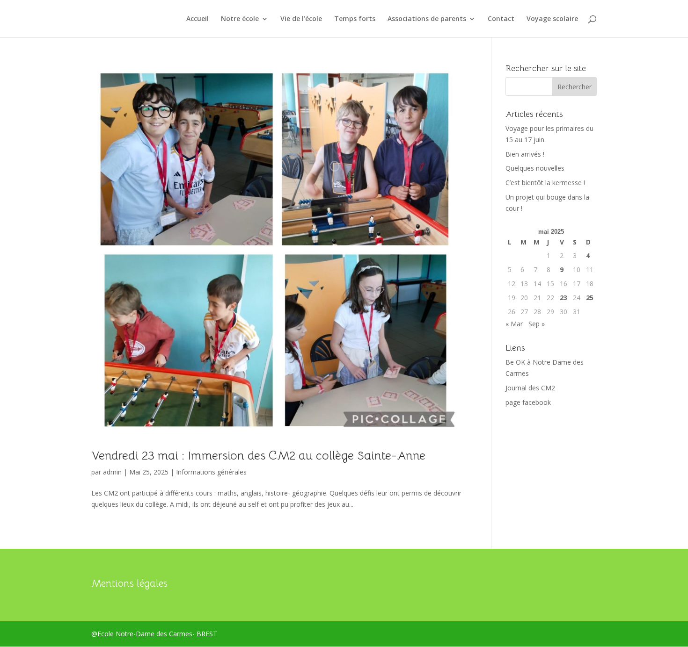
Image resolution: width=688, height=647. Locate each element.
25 (589, 297)
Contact (501, 19)
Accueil (197, 19)
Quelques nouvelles (534, 168)
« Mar (514, 323)
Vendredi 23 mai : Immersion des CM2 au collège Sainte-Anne (258, 455)
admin (112, 471)
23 (563, 297)
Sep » (536, 323)
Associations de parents (427, 19)
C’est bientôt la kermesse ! (545, 182)
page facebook (528, 402)
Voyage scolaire (552, 19)
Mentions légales (129, 583)
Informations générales (211, 471)
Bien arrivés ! (524, 154)
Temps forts (354, 19)
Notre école (240, 19)
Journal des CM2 (530, 387)
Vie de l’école (301, 19)
